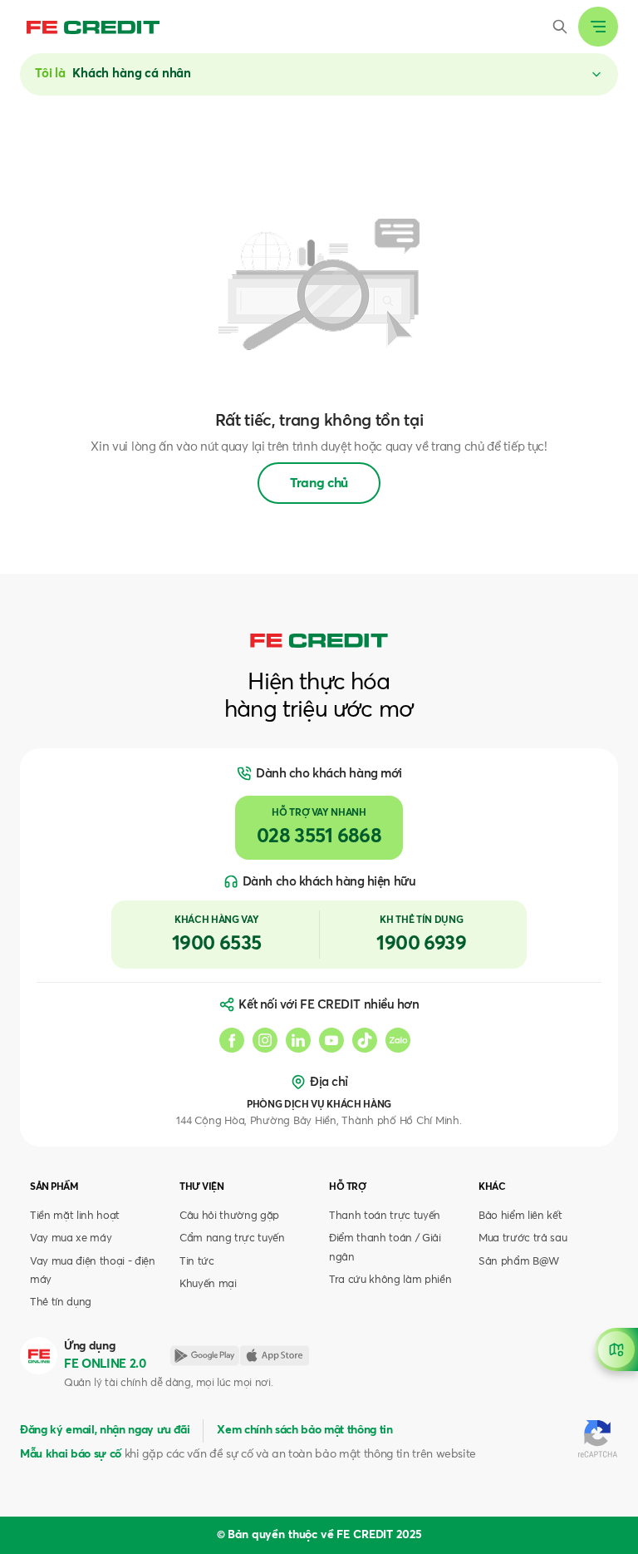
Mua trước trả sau (522, 1238)
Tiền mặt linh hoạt (75, 1216)
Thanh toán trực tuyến (384, 1216)
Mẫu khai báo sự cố (70, 1454)
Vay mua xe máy (70, 1238)
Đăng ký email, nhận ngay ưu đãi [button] (104, 1430)
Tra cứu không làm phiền (390, 1280)
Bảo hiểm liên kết (520, 1216)
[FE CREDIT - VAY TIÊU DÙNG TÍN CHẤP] (93, 26)
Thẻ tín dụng (60, 1302)
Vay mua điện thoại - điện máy (92, 1270)
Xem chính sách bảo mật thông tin (304, 1430)
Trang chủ (319, 483)
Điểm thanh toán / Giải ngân (385, 1247)
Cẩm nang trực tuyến (232, 1238)
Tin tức (196, 1261)
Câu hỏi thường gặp (229, 1216)
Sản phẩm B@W (518, 1261)
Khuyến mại (208, 1284)
